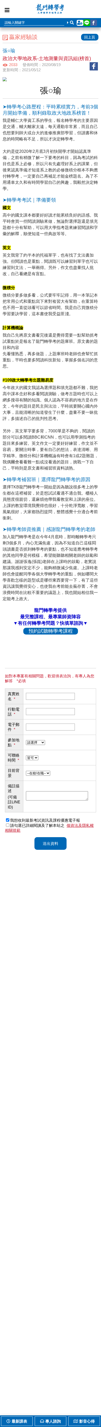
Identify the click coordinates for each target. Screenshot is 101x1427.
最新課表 (19, 1421)
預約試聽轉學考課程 (50, 631)
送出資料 (50, 843)
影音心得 (87, 1421)
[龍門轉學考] (50, 9)
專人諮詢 (53, 1421)
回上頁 (89, 37)
